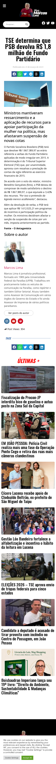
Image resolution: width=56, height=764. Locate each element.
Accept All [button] (27, 758)
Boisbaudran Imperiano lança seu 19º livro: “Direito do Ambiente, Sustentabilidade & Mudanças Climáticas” (26, 686)
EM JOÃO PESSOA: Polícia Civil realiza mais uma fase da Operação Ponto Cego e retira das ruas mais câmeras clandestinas (27, 449)
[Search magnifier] (27, 24)
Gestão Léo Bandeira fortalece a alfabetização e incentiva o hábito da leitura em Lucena (27, 543)
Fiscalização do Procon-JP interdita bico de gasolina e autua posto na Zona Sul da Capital (27, 401)
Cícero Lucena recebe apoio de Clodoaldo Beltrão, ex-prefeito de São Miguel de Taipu (26, 497)
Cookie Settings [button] (11, 758)
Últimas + (28, 361)
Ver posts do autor (18, 313)
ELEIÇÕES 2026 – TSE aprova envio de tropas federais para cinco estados (27, 589)
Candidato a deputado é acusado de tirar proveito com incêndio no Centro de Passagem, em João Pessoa (27, 636)
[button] (14, 74)
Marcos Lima (13, 267)
